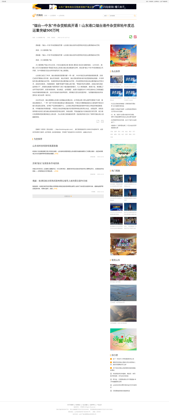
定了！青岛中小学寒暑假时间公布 (123, 359)
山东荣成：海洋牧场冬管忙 (117, 302)
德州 (126, 134)
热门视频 (116, 170)
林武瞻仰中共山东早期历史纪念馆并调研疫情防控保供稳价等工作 (116, 228)
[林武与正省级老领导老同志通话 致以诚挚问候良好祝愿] (130, 82)
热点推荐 (116, 71)
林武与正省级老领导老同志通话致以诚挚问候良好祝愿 (130, 214)
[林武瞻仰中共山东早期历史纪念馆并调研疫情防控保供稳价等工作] (116, 221)
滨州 (134, 134)
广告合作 (99, 405)
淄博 (115, 131)
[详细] (56, 153)
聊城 (130, 134)
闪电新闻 (151, 1)
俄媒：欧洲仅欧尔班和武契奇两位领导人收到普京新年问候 (59, 181)
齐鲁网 (4, 1)
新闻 (45, 15)
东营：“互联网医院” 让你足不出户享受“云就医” (130, 228)
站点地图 (85, 405)
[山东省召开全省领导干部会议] (116, 96)
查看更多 (67, 196)
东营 (123, 131)
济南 (111, 131)
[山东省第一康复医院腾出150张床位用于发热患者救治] (116, 178)
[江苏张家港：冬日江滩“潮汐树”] (123, 313)
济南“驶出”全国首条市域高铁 (45, 163)
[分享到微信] (130, 37)
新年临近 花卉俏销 (115, 282)
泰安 (111, 134)
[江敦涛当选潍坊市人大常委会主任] (130, 178)
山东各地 (61, 15)
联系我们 (78, 405)
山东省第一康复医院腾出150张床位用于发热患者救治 (116, 186)
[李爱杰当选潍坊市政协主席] (130, 193)
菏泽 (111, 137)
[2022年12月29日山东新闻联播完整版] (116, 207)
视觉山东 (116, 260)
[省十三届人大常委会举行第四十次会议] (130, 96)
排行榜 (115, 355)
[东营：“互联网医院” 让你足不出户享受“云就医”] (130, 221)
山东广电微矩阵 (163, 1)
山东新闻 (53, 15)
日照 (119, 134)
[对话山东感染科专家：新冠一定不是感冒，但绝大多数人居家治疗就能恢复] (116, 82)
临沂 (123, 134)
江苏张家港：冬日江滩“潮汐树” (118, 323)
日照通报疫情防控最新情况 (121, 390)
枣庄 (119, 131)
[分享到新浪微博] (135, 37)
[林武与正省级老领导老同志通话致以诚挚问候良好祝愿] (130, 207)
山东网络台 (156, 1)
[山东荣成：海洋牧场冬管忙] (123, 293)
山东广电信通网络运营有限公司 (87, 414)
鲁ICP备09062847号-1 (63, 409)
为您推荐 (38, 139)
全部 (105, 15)
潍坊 (130, 131)
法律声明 (92, 405)
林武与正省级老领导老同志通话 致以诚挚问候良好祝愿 (130, 87)
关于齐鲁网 (70, 405)
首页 (147, 1)
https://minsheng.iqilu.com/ (64, 129)
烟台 (126, 131)
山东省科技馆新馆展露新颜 (45, 146)
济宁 (134, 131)
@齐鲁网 (48, 132)
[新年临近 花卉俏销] (123, 272)
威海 (115, 134)
